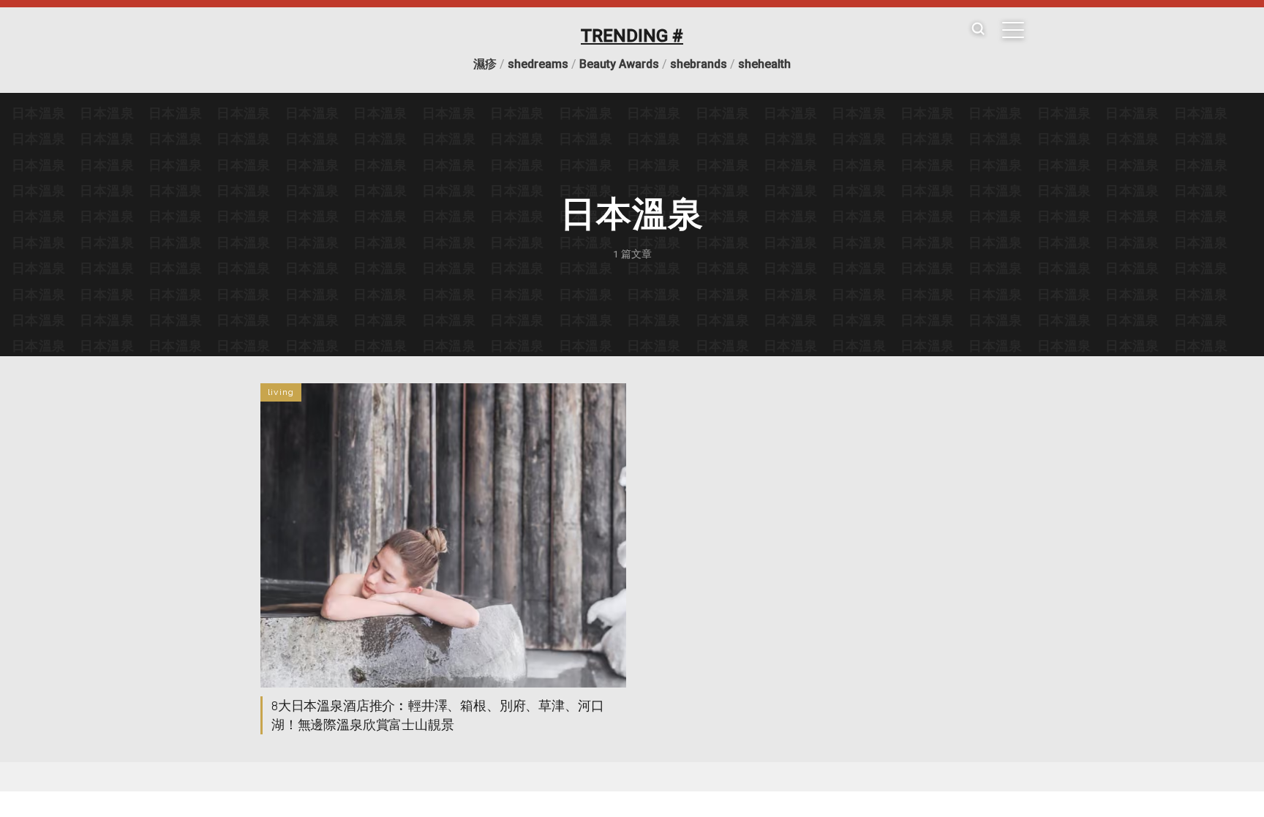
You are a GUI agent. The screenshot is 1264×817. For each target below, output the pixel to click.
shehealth (764, 64)
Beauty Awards (619, 64)
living (281, 392)
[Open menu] (1013, 30)
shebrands (698, 64)
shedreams (538, 64)
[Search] (978, 30)
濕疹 (485, 64)
